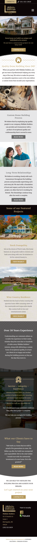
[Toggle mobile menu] (33, 10)
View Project (18, 262)
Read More (18, 137)
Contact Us (18, 50)
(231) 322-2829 (8, 527)
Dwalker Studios (22, 541)
